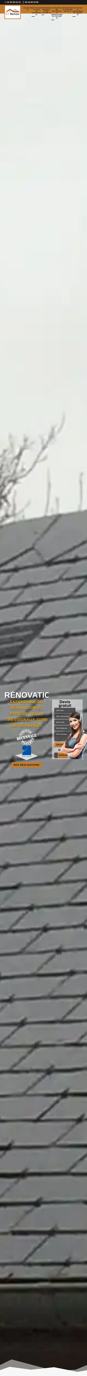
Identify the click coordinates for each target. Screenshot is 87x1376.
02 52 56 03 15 (14, 2)
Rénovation (26, 695)
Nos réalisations (26, 765)
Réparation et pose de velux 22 (67, 9)
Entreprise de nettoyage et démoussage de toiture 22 (57, 13)
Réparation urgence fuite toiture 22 (46, 10)
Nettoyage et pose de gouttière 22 (36, 11)
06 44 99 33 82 (32, 2)
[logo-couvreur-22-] (12, 12)
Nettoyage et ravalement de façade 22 (77, 11)
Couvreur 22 (27, 8)
